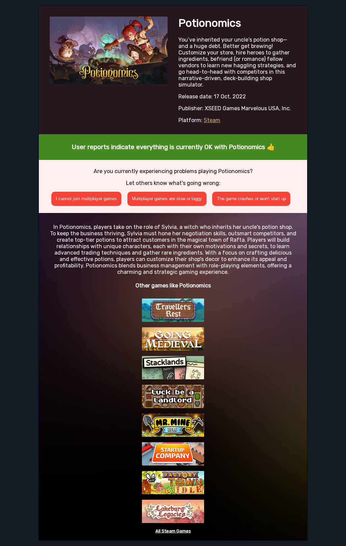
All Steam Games (173, 530)
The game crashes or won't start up (251, 198)
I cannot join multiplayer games (86, 198)
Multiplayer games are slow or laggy (167, 198)
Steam (212, 120)
